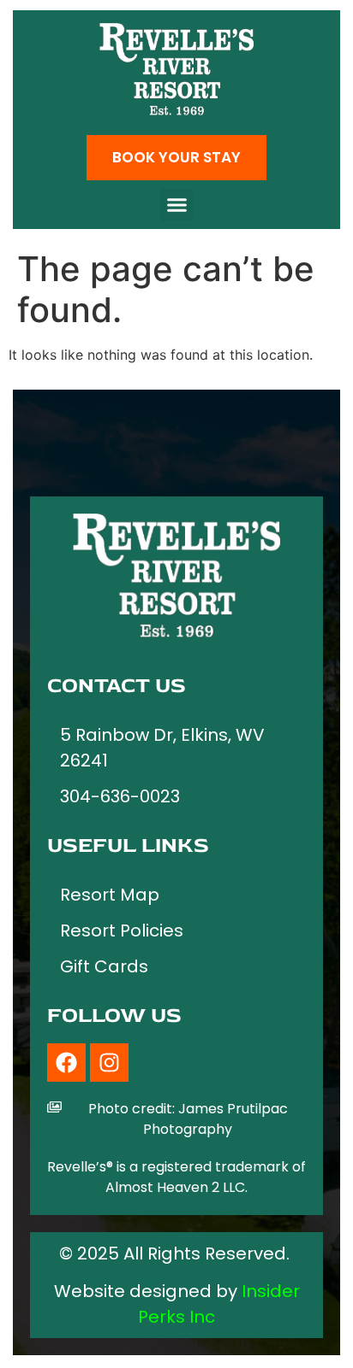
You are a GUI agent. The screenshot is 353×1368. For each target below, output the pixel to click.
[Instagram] (109, 1062)
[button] (176, 205)
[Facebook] (66, 1062)
